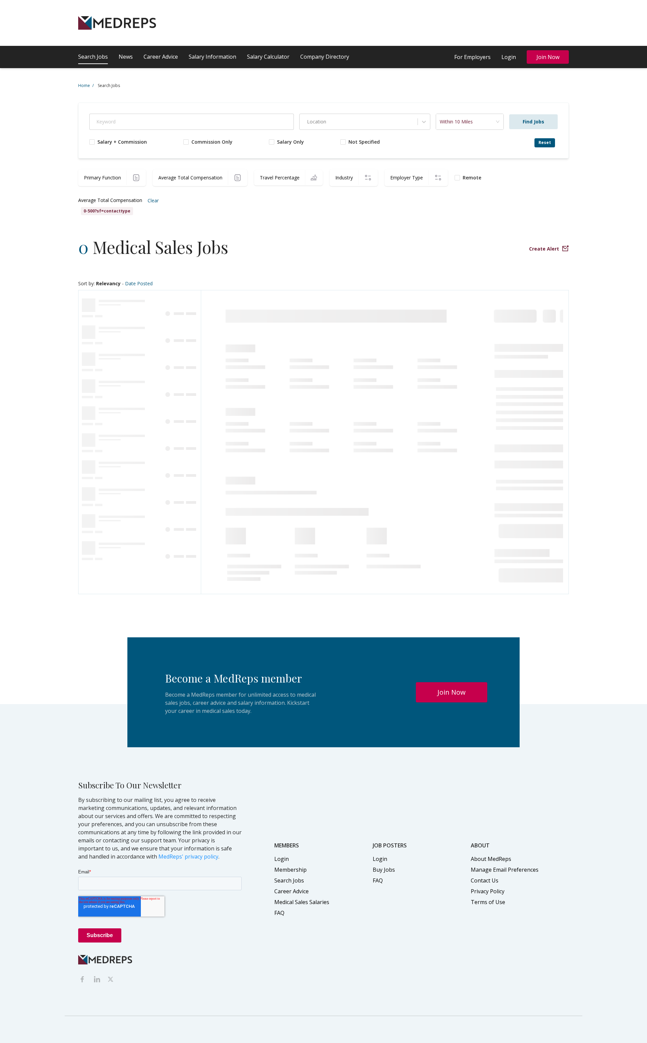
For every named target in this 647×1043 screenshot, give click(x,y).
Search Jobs (93, 56)
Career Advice (161, 56)
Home (86, 85)
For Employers (472, 57)
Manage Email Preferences (504, 869)
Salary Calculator (268, 56)
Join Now (547, 57)
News (126, 56)
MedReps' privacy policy (188, 856)
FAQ (279, 913)
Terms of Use (488, 902)
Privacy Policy (487, 891)
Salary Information (212, 56)
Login (508, 57)
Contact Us (484, 880)
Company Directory (324, 56)
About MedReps (491, 859)
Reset (544, 142)
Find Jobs (533, 121)
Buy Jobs (384, 869)
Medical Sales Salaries (301, 902)
